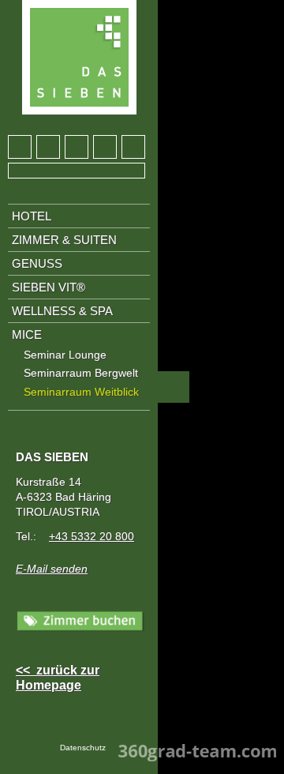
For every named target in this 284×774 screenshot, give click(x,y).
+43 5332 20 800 (91, 536)
